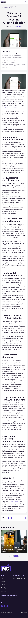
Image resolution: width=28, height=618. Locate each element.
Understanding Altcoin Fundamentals (14, 53)
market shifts (14, 501)
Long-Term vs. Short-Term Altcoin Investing (14, 64)
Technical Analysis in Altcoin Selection (12, 60)
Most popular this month (20, 578)
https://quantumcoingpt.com (10, 107)
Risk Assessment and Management (11, 55)
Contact (3, 591)
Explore (3, 578)
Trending (3, 588)
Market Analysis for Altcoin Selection (12, 57)
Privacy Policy (24, 612)
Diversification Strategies (9, 62)
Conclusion (5, 67)
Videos (3, 584)
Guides (3, 581)
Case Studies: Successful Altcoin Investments (14, 66)
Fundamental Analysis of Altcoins (11, 59)
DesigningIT (7, 616)
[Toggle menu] (25, 2)
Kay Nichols (19, 26)
